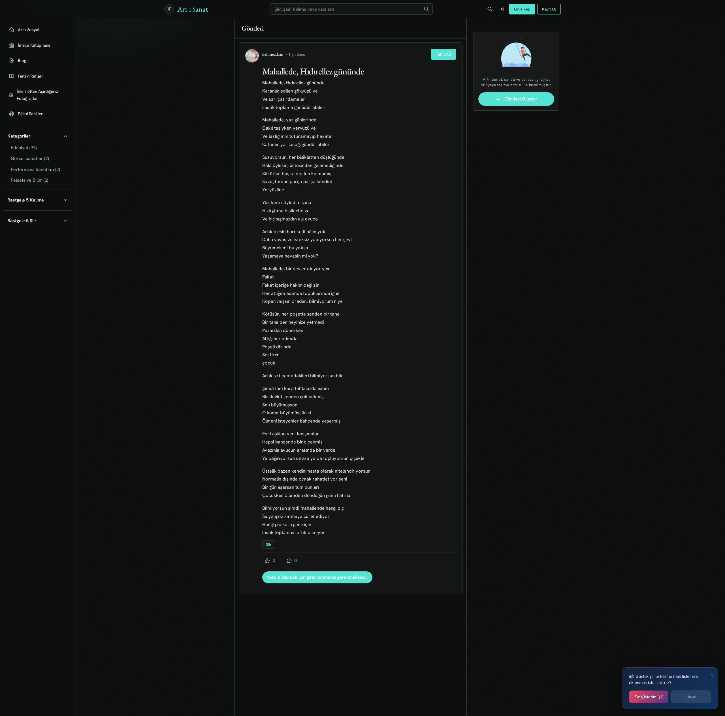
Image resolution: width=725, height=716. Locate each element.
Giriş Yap (522, 9)
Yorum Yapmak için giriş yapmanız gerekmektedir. (317, 577)
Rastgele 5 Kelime (25, 200)
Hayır (691, 696)
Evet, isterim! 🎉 (648, 696)
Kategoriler (19, 136)
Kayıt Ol (549, 9)
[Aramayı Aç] (490, 9)
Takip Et (443, 54)
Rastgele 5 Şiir (22, 221)
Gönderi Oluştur (520, 99)
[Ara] (426, 9)
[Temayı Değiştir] (502, 9)
